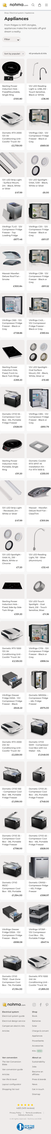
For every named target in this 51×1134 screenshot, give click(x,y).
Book (34, 1016)
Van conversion (9, 1057)
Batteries (36, 1021)
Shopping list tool (10, 1089)
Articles (5, 1031)
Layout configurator (11, 1084)
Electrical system (17, 13)
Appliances (37, 1036)
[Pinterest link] (47, 1004)
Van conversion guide (12, 1069)
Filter (7, 39)
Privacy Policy (15, 1113)
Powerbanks (38, 1041)
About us (36, 1057)
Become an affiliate (37, 1073)
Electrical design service (13, 1021)
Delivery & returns (25, 1115)
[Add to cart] (39, 5)
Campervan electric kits (13, 1026)
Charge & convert (40, 1031)
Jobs (34, 1066)
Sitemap (36, 1094)
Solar (34, 1026)
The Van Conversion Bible (11, 1063)
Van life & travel (9, 1079)
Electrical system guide (13, 1016)
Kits (37, 1051)
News (34, 1084)
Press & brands (39, 1079)
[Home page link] (12, 5)
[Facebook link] (41, 1004)
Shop (6, 13)
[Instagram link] (35, 1004)
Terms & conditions (33, 1113)
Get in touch (38, 1089)
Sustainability (38, 1061)
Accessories (37, 1046)
